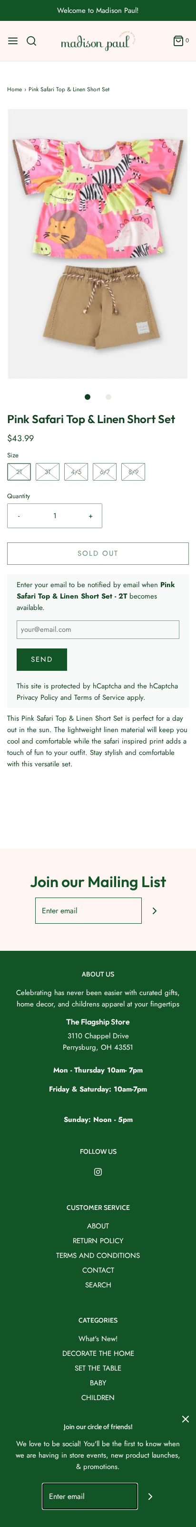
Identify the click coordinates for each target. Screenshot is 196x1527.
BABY (98, 1383)
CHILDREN (98, 1397)
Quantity (18, 496)
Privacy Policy (37, 697)
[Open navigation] (13, 41)
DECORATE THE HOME (98, 1353)
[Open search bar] (35, 41)
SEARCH (98, 1285)
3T (48, 471)
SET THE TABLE (98, 1368)
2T (19, 471)
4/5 (76, 471)
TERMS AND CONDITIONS (98, 1255)
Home (14, 89)
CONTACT (98, 1270)
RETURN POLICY (98, 1241)
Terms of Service (99, 697)
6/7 (105, 471)
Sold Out (98, 553)
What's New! (98, 1339)
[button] (98, 243)
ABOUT (98, 1226)
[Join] (155, 911)
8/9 (133, 471)
